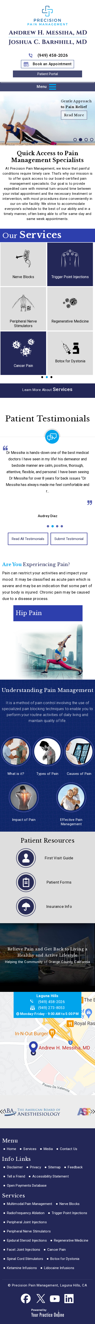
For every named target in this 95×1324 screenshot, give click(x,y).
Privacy (35, 1167)
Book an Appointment (52, 64)
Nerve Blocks (23, 277)
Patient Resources (48, 840)
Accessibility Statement (50, 1176)
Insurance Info (59, 906)
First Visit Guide (59, 858)
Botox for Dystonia (70, 361)
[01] (75, 142)
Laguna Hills (47, 996)
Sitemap (54, 1167)
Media (48, 1149)
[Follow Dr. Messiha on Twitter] (40, 1298)
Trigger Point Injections (70, 277)
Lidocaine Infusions (59, 1268)
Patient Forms (59, 882)
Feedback (75, 1167)
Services (29, 1149)
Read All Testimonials (28, 539)
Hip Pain (29, 613)
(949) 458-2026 (53, 55)
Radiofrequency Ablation (26, 1213)
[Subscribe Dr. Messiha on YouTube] (54, 1298)
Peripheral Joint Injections (27, 1222)
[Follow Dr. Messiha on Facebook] (26, 1298)
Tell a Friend (16, 1176)
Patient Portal (47, 74)
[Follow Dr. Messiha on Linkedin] (69, 1298)
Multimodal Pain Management (29, 1204)
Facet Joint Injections (23, 1250)
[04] (91, 142)
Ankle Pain (29, 608)
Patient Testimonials (47, 418)
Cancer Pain (23, 366)
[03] (86, 142)
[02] (80, 142)
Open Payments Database (27, 1185)
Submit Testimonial (68, 539)
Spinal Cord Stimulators (25, 1259)
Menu (42, 86)
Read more (74, 115)
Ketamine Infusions (22, 1268)
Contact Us (68, 1149)
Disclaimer (15, 1167)
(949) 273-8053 (51, 1008)
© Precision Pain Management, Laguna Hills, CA (47, 1285)
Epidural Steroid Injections (27, 1240)
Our (31, 235)
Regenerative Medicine (70, 321)
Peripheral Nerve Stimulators (23, 323)
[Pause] (9, 142)
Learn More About (47, 389)
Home (11, 1149)
